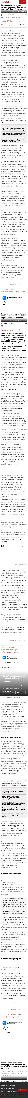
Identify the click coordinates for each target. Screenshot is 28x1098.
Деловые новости (10, 1013)
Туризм (21, 646)
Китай (3, 1013)
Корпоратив (12, 647)
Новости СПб (16, 293)
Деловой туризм (14, 646)
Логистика (13, 1012)
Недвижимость (18, 651)
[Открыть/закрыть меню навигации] (15, 2)
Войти (23, 1)
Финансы (17, 291)
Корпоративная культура (7, 649)
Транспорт (20, 1012)
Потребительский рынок (7, 291)
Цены (11, 289)
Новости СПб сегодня (6, 1015)
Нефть (3, 293)
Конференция (9, 652)
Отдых (16, 649)
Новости (23, 291)
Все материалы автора (7, 21)
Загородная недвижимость (7, 651)
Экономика (9, 293)
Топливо (6, 289)
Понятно (22, 1090)
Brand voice (16, 652)
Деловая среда (4, 647)
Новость (7, 646)
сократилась (21, 992)
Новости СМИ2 (5, 308)
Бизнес (3, 652)
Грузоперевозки (16, 1015)
